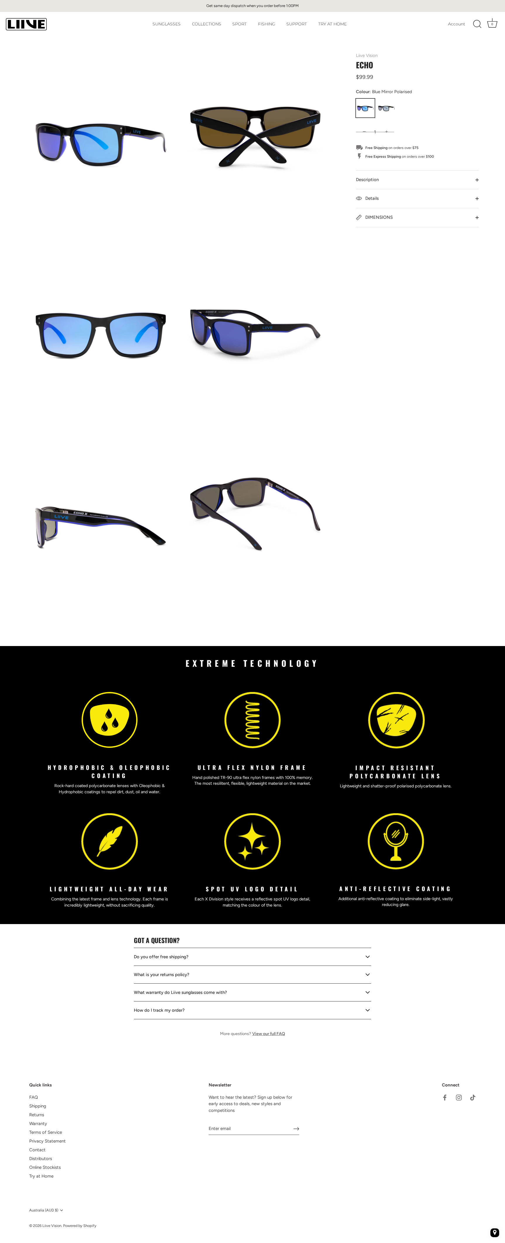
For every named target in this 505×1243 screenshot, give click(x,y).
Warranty (38, 1123)
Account (456, 24)
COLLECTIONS (206, 24)
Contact (37, 1149)
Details (371, 198)
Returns (36, 1114)
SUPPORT (296, 24)
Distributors (40, 1158)
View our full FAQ (268, 1033)
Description (367, 179)
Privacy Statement (47, 1141)
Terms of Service (45, 1132)
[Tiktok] (473, 1097)
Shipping (37, 1106)
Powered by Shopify (79, 1225)
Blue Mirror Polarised (365, 108)
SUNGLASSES (167, 24)
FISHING (266, 24)
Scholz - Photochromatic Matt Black (386, 108)
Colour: (384, 91)
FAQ (33, 1097)
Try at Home (41, 1176)
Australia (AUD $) (43, 1210)
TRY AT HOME (332, 24)
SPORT (239, 24)
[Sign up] (296, 1129)
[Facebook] (445, 1097)
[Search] (477, 24)
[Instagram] (459, 1097)
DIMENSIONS (378, 217)
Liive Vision (367, 55)
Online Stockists (45, 1167)
